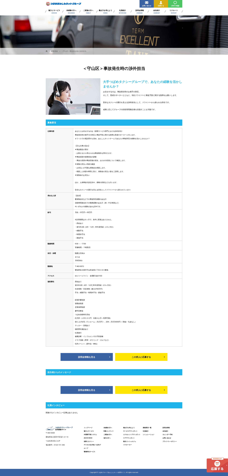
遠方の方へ (107, 438)
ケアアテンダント (129, 438)
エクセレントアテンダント (131, 434)
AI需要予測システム (90, 434)
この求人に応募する (141, 357)
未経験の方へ (108, 428)
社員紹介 (146, 431)
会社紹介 (165, 431)
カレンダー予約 (168, 434)
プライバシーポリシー (170, 441)
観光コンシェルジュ (129, 441)
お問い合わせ (146, 6)
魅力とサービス (89, 431)
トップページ (88, 428)
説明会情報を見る (86, 357)
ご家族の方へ (108, 434)
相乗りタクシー (89, 441)
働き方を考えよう (129, 428)
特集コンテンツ (109, 431)
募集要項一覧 (147, 428)
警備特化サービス (89, 452)
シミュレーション (148, 434)
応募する (161, 6)
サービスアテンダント (130, 431)
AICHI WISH (88, 438)
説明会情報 (166, 428)
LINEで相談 (175, 6)
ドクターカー (127, 445)
